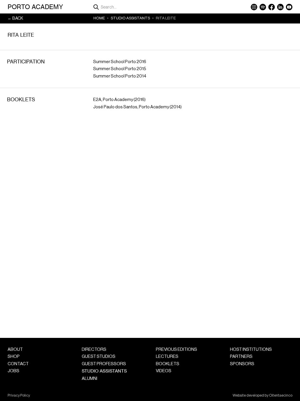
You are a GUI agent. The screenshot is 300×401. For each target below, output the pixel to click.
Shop (14, 356)
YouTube (289, 7)
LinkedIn (280, 7)
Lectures (167, 356)
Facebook (271, 7)
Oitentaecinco (280, 395)
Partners (241, 356)
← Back (15, 18)
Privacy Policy (19, 395)
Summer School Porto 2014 (119, 76)
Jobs (13, 371)
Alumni (89, 378)
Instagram (254, 7)
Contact (18, 364)
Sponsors (242, 364)
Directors (94, 349)
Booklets (167, 364)
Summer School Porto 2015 (119, 69)
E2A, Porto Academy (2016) (119, 99)
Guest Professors (104, 364)
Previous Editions (176, 349)
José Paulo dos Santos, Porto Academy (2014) (137, 107)
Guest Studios (98, 356)
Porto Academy (35, 7)
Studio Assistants (130, 18)
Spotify (263, 7)
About (15, 349)
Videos (163, 371)
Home (99, 18)
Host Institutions (251, 349)
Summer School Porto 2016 (119, 62)
